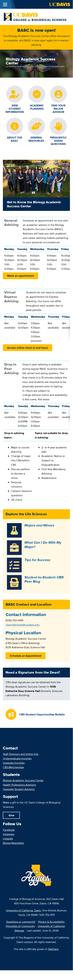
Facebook (9, 830)
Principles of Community (20, 926)
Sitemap (19, 930)
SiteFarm (53, 949)
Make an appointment (20, 276)
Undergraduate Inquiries (17, 758)
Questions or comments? (20, 922)
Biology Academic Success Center (23, 780)
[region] (36, 231)
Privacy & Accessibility (51, 922)
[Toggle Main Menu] (5, 4)
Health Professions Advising (19, 785)
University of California (51, 926)
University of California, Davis (23, 910)
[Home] (35, 17)
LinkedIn (8, 839)
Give (11, 815)
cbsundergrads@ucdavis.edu (22, 625)
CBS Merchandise (13, 767)
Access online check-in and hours (27, 348)
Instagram (8, 834)
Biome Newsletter (13, 843)
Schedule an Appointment (25, 656)
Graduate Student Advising (19, 789)
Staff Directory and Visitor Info (20, 754)
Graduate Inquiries (14, 763)
